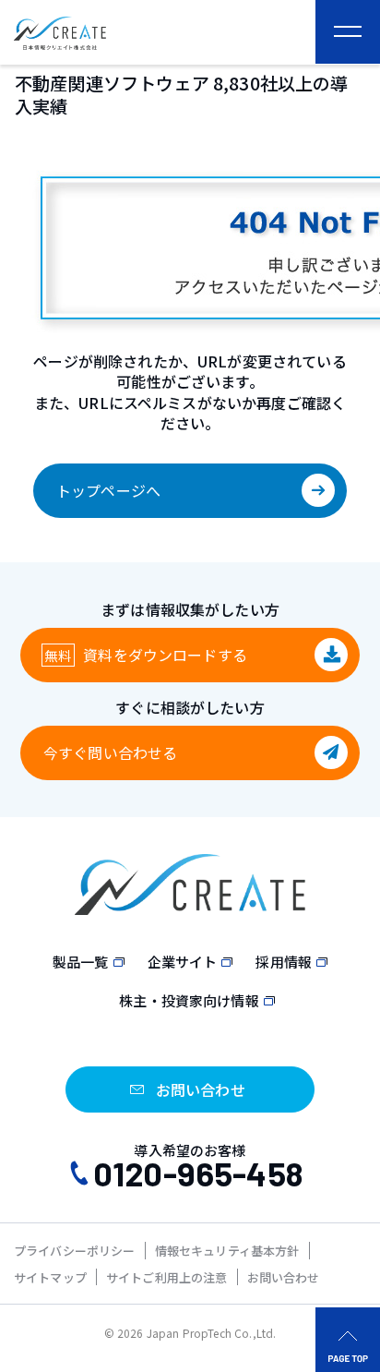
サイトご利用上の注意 (167, 1277)
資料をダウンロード (165, 655)
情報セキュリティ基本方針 (227, 1250)
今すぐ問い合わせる (110, 752)
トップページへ (108, 490)
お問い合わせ (283, 1277)
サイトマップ (50, 1277)
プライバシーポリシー (75, 1250)
